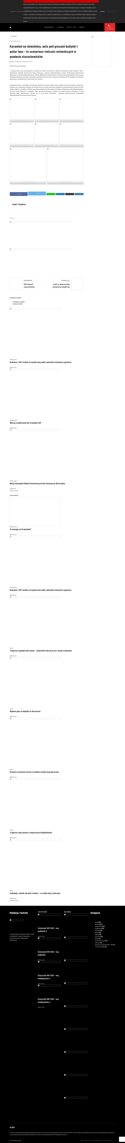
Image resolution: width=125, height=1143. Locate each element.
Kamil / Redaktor (19, 204)
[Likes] (108, 11)
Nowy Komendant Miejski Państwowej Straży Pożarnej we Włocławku (37, 483)
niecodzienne (20, 1134)
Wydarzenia (98, 928)
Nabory (97, 934)
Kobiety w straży (14, 1132)
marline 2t (66, 1132)
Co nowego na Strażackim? (20, 529)
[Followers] (111, 11)
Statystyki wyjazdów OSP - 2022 (104, 944)
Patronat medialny (100, 946)
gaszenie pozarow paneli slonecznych (44, 1132)
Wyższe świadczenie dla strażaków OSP (57, 14)
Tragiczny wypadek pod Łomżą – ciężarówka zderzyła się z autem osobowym (41, 650)
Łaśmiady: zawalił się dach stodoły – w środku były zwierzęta (35, 893)
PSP (53, 1134)
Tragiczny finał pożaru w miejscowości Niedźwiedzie (59, 11)
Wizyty (97, 938)
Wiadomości (18, 41)
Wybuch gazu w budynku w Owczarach (61, 7)
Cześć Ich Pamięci (100, 940)
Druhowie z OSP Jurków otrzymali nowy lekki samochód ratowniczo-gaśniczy (47, 4)
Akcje (11, 648)
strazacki (30, 1132)
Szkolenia (98, 942)
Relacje (97, 932)
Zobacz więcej (14, 490)
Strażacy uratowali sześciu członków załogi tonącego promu (34, 772)
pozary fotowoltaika (98, 1132)
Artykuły (97, 924)
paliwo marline (82, 1132)
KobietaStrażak (23, 1132)
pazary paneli (107, 1132)
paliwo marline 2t (73, 1132)
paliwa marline (59, 1132)
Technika (97, 930)
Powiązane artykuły (19, 302)
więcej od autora (18, 304)
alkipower (89, 1132)
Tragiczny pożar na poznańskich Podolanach (60, 18)
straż (56, 1134)
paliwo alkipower (62, 1134)
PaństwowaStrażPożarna (45, 1134)
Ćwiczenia (14, 36)
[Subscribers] (114, 11)
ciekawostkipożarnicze (31, 1134)
